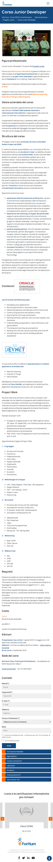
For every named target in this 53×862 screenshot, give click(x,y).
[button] (2, 819)
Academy (10, 770)
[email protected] (9, 669)
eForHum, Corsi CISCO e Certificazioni (17, 17)
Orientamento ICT (14, 775)
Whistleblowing (25, 852)
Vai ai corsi (26, 831)
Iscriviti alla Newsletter (11, 741)
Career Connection (14, 761)
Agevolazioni (12, 756)
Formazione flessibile (15, 751)
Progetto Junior (9, 20)
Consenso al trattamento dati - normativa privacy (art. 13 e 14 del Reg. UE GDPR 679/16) (26, 736)
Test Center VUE (13, 779)
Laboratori (11, 765)
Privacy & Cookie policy (38, 852)
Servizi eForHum (41, 17)
